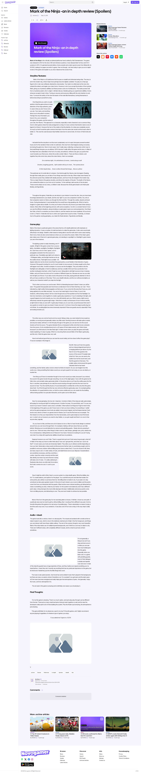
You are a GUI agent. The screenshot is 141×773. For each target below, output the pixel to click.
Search (81, 756)
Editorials (62, 760)
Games (81, 754)
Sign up (136, 2)
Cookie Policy (122, 756)
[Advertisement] (113, 72)
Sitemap (101, 758)
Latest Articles (63, 762)
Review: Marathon (113, 36)
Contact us (102, 760)
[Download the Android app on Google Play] (27, 764)
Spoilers (61, 672)
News (61, 754)
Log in (125, 2)
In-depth (54, 672)
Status (100, 754)
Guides (62, 758)
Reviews (62, 756)
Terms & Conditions (124, 758)
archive (33, 672)
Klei (73, 672)
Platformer (46, 672)
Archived (34, 7)
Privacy (121, 754)
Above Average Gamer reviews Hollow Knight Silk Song (117, 45)
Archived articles (84, 760)
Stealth (67, 672)
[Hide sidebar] (3, 2)
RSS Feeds (83, 758)
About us (101, 756)
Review (39, 672)
